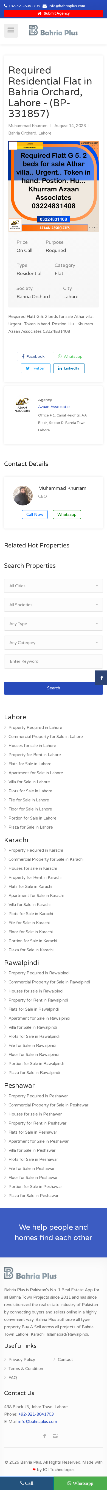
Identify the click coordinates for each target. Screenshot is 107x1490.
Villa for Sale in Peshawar (32, 1150)
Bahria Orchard (22, 133)
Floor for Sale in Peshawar (33, 1177)
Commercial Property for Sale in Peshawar (48, 1105)
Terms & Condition (26, 1368)
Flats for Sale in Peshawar (33, 1132)
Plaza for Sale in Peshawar (33, 1195)
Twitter (38, 368)
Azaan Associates (54, 406)
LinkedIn (71, 368)
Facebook (34, 356)
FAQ (13, 1377)
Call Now (34, 514)
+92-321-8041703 (24, 6)
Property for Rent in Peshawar (37, 1123)
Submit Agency (56, 13)
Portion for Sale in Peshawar (35, 1186)
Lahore (45, 133)
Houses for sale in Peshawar (35, 1114)
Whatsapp (73, 356)
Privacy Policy (22, 1359)
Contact (65, 1359)
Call (28, 1483)
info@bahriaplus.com (67, 6)
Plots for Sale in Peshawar (33, 1159)
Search (53, 688)
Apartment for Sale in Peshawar (39, 1141)
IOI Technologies (59, 1469)
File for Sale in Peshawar (32, 1168)
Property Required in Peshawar (38, 1096)
